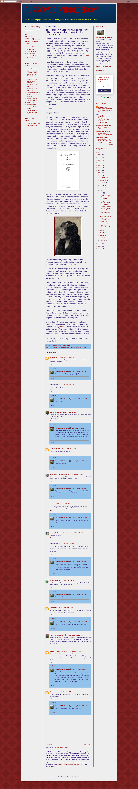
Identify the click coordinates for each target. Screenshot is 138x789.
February (103, 237)
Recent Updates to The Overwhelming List (32, 112)
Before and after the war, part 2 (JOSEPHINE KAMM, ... (105, 219)
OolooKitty (53, 607)
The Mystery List (31, 104)
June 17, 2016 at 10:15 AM (68, 412)
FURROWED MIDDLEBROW (61, 10)
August (102, 188)
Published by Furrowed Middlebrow (60, 347)
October (102, 182)
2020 (100, 165)
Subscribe (104, 90)
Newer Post (49, 744)
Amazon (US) (31, 49)
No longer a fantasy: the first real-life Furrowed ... (106, 196)
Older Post (87, 744)
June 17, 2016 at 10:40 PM (76, 532)
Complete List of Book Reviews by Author (33, 124)
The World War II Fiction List (32, 85)
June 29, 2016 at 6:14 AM (79, 706)
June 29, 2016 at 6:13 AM (79, 669)
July (101, 190)
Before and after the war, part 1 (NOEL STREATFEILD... (106, 225)
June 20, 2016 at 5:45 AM (79, 561)
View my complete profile (103, 66)
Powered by (99, 97)
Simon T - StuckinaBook (58, 651)
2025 (100, 152)
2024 (100, 155)
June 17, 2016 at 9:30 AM (66, 384)
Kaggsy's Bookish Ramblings (104, 115)
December (103, 177)
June (101, 193)
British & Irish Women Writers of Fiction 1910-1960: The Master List (33, 73)
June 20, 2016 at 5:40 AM (79, 488)
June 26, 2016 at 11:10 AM (75, 635)
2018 (100, 170)
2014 (100, 246)
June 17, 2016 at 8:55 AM (66, 357)
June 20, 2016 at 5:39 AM (79, 428)
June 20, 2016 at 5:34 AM (79, 371)
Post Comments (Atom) (61, 747)
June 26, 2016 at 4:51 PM (63, 691)
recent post (63, 327)
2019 (100, 167)
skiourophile (54, 580)
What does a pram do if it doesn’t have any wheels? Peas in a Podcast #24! (105, 140)
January (102, 240)
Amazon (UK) (31, 47)
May (101, 230)
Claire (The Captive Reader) (59, 532)
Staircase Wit (102, 107)
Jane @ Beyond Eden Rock (58, 474)
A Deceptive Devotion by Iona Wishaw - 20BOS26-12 (105, 110)
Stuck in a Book (103, 137)
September (103, 185)
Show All (111, 144)
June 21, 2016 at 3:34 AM (66, 580)
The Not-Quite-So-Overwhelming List (32, 99)
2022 (100, 160)
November (103, 180)
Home (68, 744)
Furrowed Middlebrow (62, 371)
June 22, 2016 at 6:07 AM (79, 594)
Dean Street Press (32, 51)
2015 (100, 243)
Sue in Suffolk (54, 412)
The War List (30, 102)
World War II (83, 347)
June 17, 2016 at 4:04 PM (75, 474)
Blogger (77, 776)
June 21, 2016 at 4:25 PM (65, 607)
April (101, 232)
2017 (100, 173)
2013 (100, 248)
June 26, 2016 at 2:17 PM (73, 651)
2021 (100, 162)
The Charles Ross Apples (105, 134)
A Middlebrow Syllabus (33, 92)
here (88, 55)
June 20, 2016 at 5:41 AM (79, 517)
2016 (100, 175)
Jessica (52, 691)
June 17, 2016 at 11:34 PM (66, 543)
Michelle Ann (54, 357)
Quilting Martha (55, 448)
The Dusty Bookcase (105, 125)
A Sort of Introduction (33, 69)
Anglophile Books (32, 53)
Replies (54, 368)
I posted (78, 206)
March (102, 235)
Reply (51, 364)
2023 (100, 157)
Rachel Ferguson (74, 347)
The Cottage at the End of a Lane (104, 132)
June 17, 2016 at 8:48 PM (62, 503)
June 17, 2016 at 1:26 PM (68, 448)
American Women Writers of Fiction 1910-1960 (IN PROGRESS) (32, 80)
